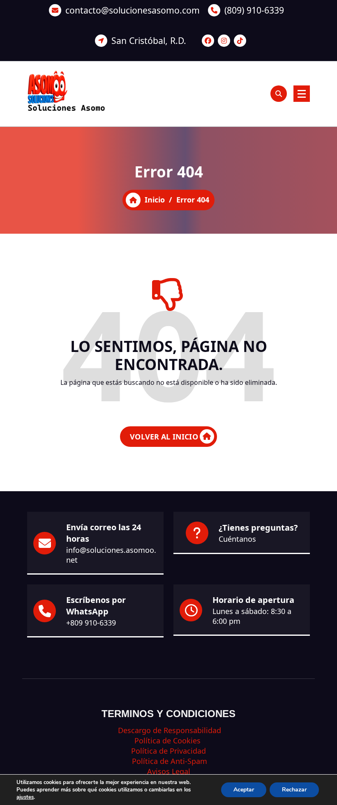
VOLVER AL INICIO (164, 437)
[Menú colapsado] (301, 93)
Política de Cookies (168, 740)
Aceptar (243, 790)
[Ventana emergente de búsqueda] (278, 93)
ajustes (25, 797)
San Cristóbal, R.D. (148, 40)
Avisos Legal (168, 771)
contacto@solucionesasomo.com (132, 10)
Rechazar (294, 790)
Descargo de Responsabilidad (168, 730)
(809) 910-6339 (254, 10)
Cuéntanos (237, 539)
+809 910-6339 (91, 623)
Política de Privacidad (168, 751)
